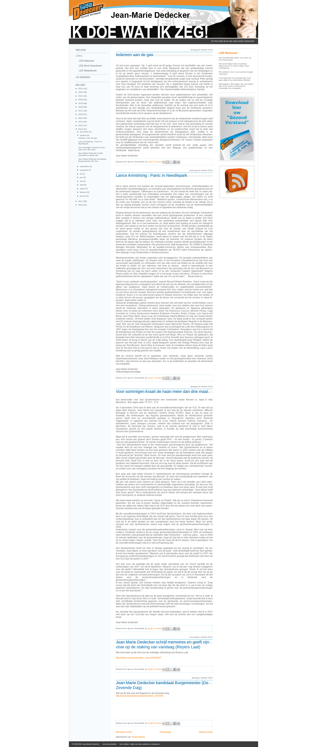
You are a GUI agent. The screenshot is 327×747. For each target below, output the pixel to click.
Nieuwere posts (124, 732)
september (85, 166)
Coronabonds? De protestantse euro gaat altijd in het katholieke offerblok (235, 79)
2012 (80, 129)
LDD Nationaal (86, 60)
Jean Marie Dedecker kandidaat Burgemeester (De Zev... (92, 160)
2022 (80, 92)
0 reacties (157, 162)
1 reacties (157, 378)
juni (81, 177)
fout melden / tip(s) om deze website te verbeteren (140, 744)
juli (81, 174)
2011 (80, 201)
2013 (80, 125)
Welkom (81, 50)
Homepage (165, 732)
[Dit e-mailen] (164, 162)
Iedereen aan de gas (87, 138)
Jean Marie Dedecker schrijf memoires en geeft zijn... (90, 154)
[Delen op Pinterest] (178, 162)
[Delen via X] (171, 162)
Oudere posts (206, 732)
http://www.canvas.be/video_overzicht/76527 (138, 657)
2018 (80, 107)
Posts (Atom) (138, 737)
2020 (80, 99)
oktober (83, 135)
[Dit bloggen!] (168, 162)
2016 (80, 114)
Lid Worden (83, 77)
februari (83, 192)
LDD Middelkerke (88, 70)
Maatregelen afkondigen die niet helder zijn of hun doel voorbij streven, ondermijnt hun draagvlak (236, 86)
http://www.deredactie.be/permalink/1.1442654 (140, 696)
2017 (80, 111)
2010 (80, 205)
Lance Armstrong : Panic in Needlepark (151, 175)
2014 (80, 122)
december (84, 132)
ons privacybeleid (109, 744)
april (82, 185)
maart (82, 189)
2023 (80, 89)
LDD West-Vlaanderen (90, 65)
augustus (84, 170)
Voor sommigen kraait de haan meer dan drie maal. (91, 148)
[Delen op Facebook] (175, 162)
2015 (80, 118)
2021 (80, 96)
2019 (80, 103)
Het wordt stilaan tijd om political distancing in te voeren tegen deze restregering (234, 66)
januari (83, 196)
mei (81, 181)
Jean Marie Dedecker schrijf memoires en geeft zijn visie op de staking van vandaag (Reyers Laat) (162, 644)
